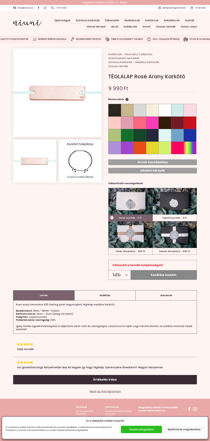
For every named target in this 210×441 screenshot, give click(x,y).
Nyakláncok (132, 20)
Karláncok (152, 20)
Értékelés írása (105, 379)
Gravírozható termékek (123, 58)
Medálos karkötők (147, 62)
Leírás (44, 295)
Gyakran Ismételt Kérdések (118, 411)
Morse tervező (96, 27)
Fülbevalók (112, 20)
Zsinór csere (189, 27)
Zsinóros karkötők (88, 20)
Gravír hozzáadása (152, 162)
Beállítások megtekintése (184, 429)
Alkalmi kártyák (152, 170)
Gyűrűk (189, 20)
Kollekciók (130, 27)
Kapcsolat (110, 413)
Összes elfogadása (141, 429)
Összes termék (166, 27)
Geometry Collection (138, 54)
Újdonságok (62, 20)
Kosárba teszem (163, 275)
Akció (114, 27)
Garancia (166, 295)
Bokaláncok (172, 20)
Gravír (146, 27)
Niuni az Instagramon (105, 391)
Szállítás (105, 295)
